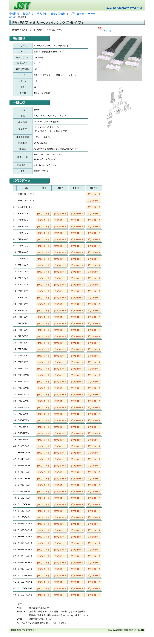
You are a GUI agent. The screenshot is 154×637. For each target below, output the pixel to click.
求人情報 (42, 13)
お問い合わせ (76, 13)
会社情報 (14, 13)
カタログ (107, 30)
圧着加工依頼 (58, 13)
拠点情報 (28, 13)
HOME (91, 13)
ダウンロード (94, 194)
